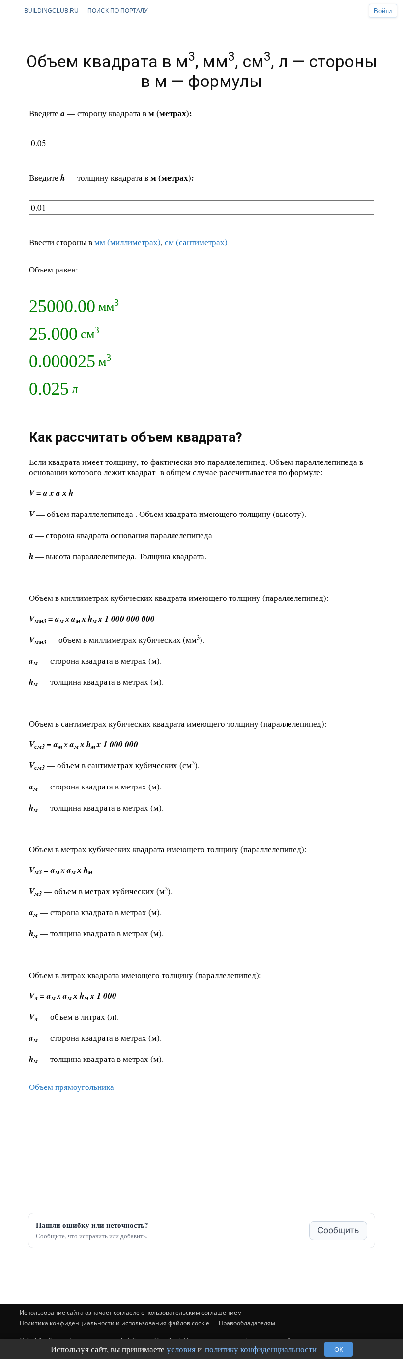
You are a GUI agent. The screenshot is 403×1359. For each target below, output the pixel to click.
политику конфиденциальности (261, 1349)
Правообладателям (247, 1323)
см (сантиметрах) (196, 241)
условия (181, 1349)
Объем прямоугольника (71, 1086)
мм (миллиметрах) (127, 241)
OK (338, 1349)
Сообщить (338, 1230)
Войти (383, 11)
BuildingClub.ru (51, 10)
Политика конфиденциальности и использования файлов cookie (114, 1323)
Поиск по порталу (117, 10)
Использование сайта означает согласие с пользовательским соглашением (131, 1312)
